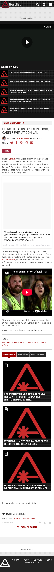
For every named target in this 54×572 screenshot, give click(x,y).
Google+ (21, 142)
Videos (48, 560)
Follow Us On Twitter (27, 527)
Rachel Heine (23, 138)
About (27, 560)
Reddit (26, 142)
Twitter (12, 142)
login (44, 4)
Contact (16, 560)
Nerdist (11, 4)
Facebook (16, 142)
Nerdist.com (5, 563)
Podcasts (37, 560)
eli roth (35, 342)
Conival (12, 158)
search (37, 4)
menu (50, 4)
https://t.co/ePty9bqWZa (24, 518)
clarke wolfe (7, 342)
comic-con (19, 342)
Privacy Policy (32, 562)
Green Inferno (8, 259)
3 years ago (7, 522)
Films (6, 151)
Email (31, 142)
